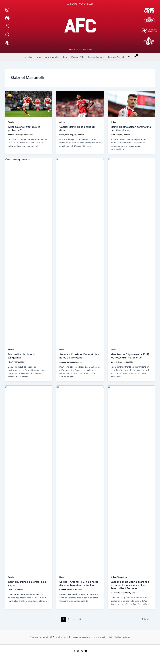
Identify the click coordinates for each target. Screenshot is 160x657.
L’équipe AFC (77, 57)
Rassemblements (96, 57)
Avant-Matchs (51, 57)
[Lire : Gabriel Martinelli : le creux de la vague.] (28, 478)
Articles (28, 57)
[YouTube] (85, 651)
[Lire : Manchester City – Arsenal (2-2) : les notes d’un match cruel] (131, 251)
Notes (38, 57)
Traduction (122, 577)
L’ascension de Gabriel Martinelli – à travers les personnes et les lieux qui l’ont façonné (131, 585)
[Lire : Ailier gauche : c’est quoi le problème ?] (28, 104)
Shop (64, 57)
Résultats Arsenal (116, 57)
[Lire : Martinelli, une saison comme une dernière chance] (131, 104)
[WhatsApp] (82, 651)
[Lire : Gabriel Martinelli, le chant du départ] (80, 104)
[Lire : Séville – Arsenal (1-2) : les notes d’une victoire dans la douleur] (80, 478)
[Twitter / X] (74, 651)
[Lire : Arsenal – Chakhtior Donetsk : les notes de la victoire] (80, 251)
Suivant (147, 619)
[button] (129, 56)
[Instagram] (78, 651)
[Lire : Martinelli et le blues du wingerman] (28, 251)
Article (11, 122)
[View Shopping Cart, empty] (135, 57)
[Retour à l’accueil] (80, 26)
